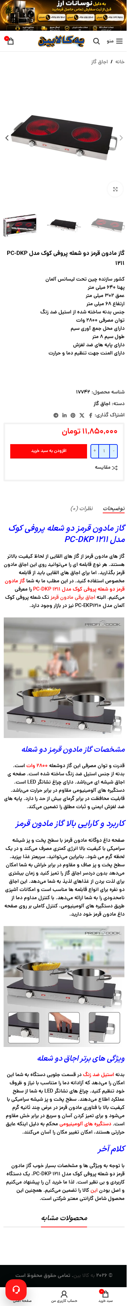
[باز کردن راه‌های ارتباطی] (16, 1290)
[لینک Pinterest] (73, 416)
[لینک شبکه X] (81, 416)
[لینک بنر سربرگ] (64, 15)
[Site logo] (60, 42)
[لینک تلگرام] (56, 416)
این (94, 1191)
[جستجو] (96, 41)
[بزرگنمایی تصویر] (115, 189)
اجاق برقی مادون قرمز (73, 598)
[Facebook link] (90, 416)
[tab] (114, 509)
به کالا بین (84, 1276)
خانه (120, 62)
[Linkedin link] (64, 416)
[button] (121, 138)
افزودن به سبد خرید (49, 451)
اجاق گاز (99, 62)
